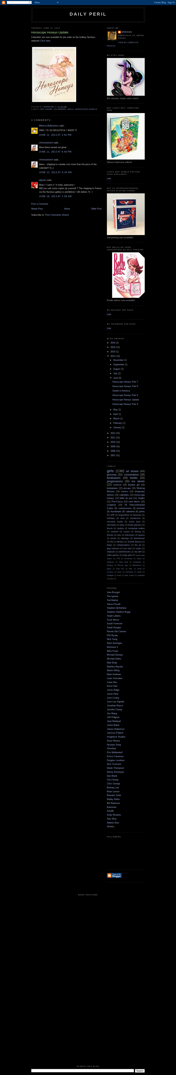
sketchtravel (139, 538)
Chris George (113, 783)
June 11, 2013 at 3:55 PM (55, 135)
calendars (60, 109)
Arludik (110, 811)
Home (67, 208)
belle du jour (126, 498)
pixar (119, 572)
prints (142, 511)
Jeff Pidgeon (113, 717)
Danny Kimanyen (115, 772)
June (116, 378)
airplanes (110, 562)
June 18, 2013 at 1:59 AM (55, 196)
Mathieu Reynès (115, 666)
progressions (115, 481)
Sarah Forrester (114, 623)
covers (127, 531)
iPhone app (123, 565)
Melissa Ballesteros (49, 125)
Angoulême (123, 515)
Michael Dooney (115, 654)
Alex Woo (112, 818)
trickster (141, 508)
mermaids (111, 525)
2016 (113, 347)
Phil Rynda (112, 635)
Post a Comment (39, 204)
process (112, 474)
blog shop (123, 562)
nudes (138, 548)
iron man (127, 548)
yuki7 (111, 579)
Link (109, 178)
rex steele (138, 481)
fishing (138, 531)
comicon (117, 484)
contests (114, 531)
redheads (129, 572)
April (115, 414)
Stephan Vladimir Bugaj (118, 612)
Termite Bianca (134, 542)
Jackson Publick (115, 733)
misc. (131, 569)
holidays (111, 518)
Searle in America (121, 390)
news (139, 569)
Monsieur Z (112, 647)
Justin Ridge (113, 690)
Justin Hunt (112, 694)
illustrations (137, 565)
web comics (129, 575)
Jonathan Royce (115, 705)
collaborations (123, 545)
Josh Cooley (113, 698)
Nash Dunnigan (114, 643)
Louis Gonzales (114, 678)
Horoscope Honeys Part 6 (125, 386)
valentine (130, 511)
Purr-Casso (117, 501)
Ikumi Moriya (113, 740)
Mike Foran (112, 651)
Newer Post (37, 208)
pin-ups (127, 488)
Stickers (120, 542)
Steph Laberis (114, 616)
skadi (139, 572)
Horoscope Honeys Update (125, 399)
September (119, 364)
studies (120, 528)
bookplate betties (136, 528)
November (118, 360)
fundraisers (113, 477)
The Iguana (112, 596)
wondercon (135, 518)
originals (111, 552)
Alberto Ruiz (113, 822)
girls (70, 109)
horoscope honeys (86, 109)
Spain (139, 558)
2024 (113, 342)
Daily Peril (88, 14)
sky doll (138, 552)
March (116, 418)
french (110, 528)
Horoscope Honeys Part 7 (125, 382)
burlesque (137, 562)
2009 (113, 446)
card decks (134, 501)
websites (141, 575)
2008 (113, 451)
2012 (113, 433)
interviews (129, 535)
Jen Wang (112, 713)
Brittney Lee (113, 787)
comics (124, 491)
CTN (118, 558)
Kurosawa (128, 558)
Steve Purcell (113, 604)
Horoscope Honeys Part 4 (125, 404)
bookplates (112, 488)
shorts (113, 538)
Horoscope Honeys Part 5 (125, 395)
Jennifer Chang (114, 709)
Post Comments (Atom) (57, 215)
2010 (113, 442)
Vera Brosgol (113, 592)
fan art (138, 545)
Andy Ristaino (114, 815)
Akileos (110, 826)
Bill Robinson (113, 803)
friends (110, 535)
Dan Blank (112, 776)
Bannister (111, 807)
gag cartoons (113, 548)
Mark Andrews (114, 674)
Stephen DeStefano (116, 608)
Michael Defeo (114, 658)
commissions (125, 508)
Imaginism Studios (116, 736)
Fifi (111, 542)
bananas (137, 515)
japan (109, 569)
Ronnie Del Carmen (116, 631)
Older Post (96, 208)
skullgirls (110, 575)
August (117, 369)
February (118, 423)
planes (141, 535)
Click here (45, 40)
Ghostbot (111, 748)
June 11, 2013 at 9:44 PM (55, 151)
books (134, 477)
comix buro (134, 522)
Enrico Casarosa (115, 756)
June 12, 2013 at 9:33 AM (55, 172)
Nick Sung (112, 639)
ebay (122, 525)
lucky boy (120, 569)
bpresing (127, 32)
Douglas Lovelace (116, 760)
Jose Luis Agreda (115, 701)
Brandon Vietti (114, 795)
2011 (113, 437)
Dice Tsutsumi (114, 764)
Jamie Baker (113, 725)
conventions (131, 474)
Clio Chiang (112, 779)
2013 (113, 356)
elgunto (42, 180)
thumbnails (116, 511)
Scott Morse (113, 619)
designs (110, 565)
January (117, 427)
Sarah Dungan (114, 627)
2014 (113, 351)
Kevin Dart (112, 686)
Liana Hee (112, 682)
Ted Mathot (112, 600)
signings (125, 538)
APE (112, 515)
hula (122, 518)
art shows (46, 109)
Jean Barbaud (114, 721)
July (115, 373)
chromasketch (46, 142)
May (115, 409)
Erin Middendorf (115, 752)
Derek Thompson (115, 768)
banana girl (134, 484)
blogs (109, 545)
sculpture (111, 505)
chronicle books (115, 522)
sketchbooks (124, 552)
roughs (141, 498)
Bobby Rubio (113, 799)
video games (113, 555)
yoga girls (127, 555)
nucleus (110, 572)
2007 (113, 455)
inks (119, 535)
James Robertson (115, 729)
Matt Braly (112, 662)
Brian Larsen (113, 791)
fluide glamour (135, 525)
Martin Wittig (113, 670)
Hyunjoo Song (114, 744)
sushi (119, 575)
